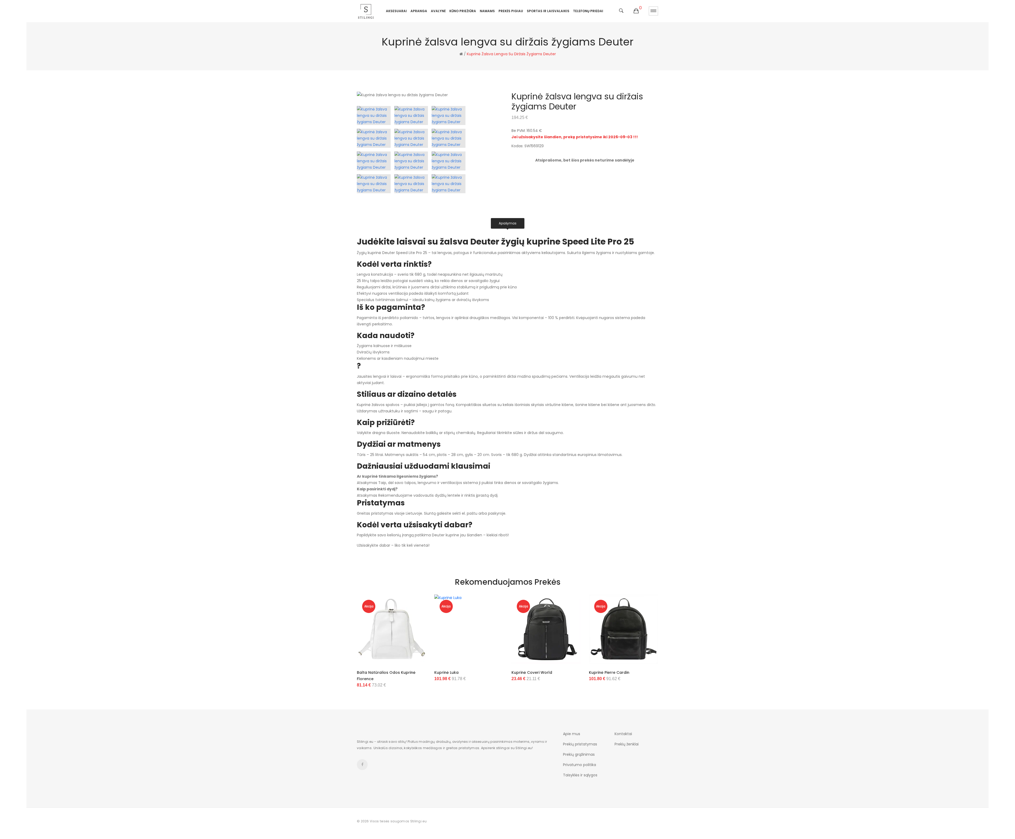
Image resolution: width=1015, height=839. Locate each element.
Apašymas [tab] (507, 223)
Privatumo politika (579, 764)
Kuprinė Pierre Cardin (609, 672)
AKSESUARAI (396, 11)
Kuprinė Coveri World (531, 672)
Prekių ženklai (627, 744)
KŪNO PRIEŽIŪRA (462, 11)
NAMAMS (487, 11)
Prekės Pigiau (511, 11)
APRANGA (418, 11)
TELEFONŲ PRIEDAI (588, 11)
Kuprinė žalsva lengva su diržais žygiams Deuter (511, 54)
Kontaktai (623, 733)
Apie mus (571, 733)
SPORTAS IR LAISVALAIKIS (548, 11)
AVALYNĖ (438, 11)
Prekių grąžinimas (579, 754)
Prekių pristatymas (580, 744)
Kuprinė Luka (446, 672)
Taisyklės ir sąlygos (580, 775)
